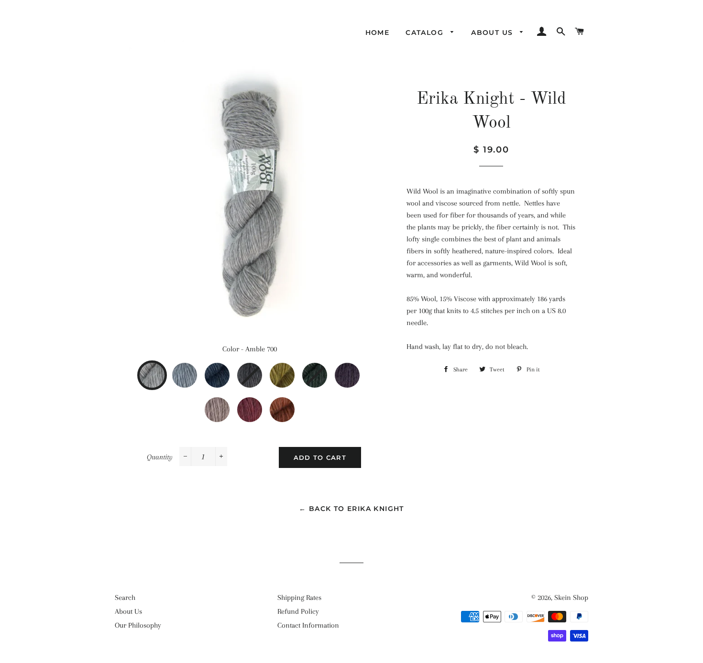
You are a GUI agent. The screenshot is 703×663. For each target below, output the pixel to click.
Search (125, 597)
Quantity (160, 457)
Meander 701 (195, 370)
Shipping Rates (299, 597)
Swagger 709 (292, 404)
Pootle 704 (292, 370)
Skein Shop (571, 597)
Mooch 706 (357, 370)
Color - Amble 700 (249, 349)
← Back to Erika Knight (351, 508)
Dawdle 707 (227, 404)
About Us (493, 32)
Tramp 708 (260, 404)
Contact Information (308, 625)
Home (377, 32)
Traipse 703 (260, 370)
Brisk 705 (325, 370)
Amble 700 (163, 370)
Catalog (426, 32)
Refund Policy (298, 611)
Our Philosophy (138, 625)
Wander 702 (227, 370)
